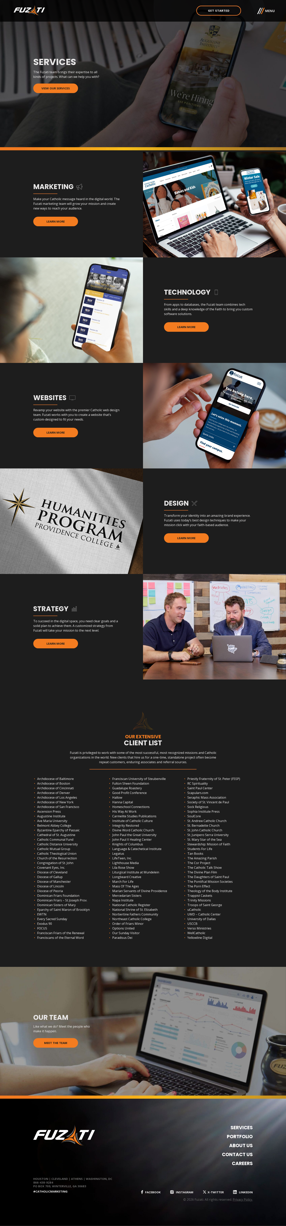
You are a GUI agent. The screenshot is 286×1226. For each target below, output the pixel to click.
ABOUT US (241, 1145)
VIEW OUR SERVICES (55, 88)
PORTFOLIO (240, 1136)
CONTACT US (237, 1154)
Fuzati (49, 10)
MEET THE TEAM (55, 1043)
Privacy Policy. (243, 1199)
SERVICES (242, 1127)
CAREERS (242, 1163)
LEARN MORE (55, 221)
